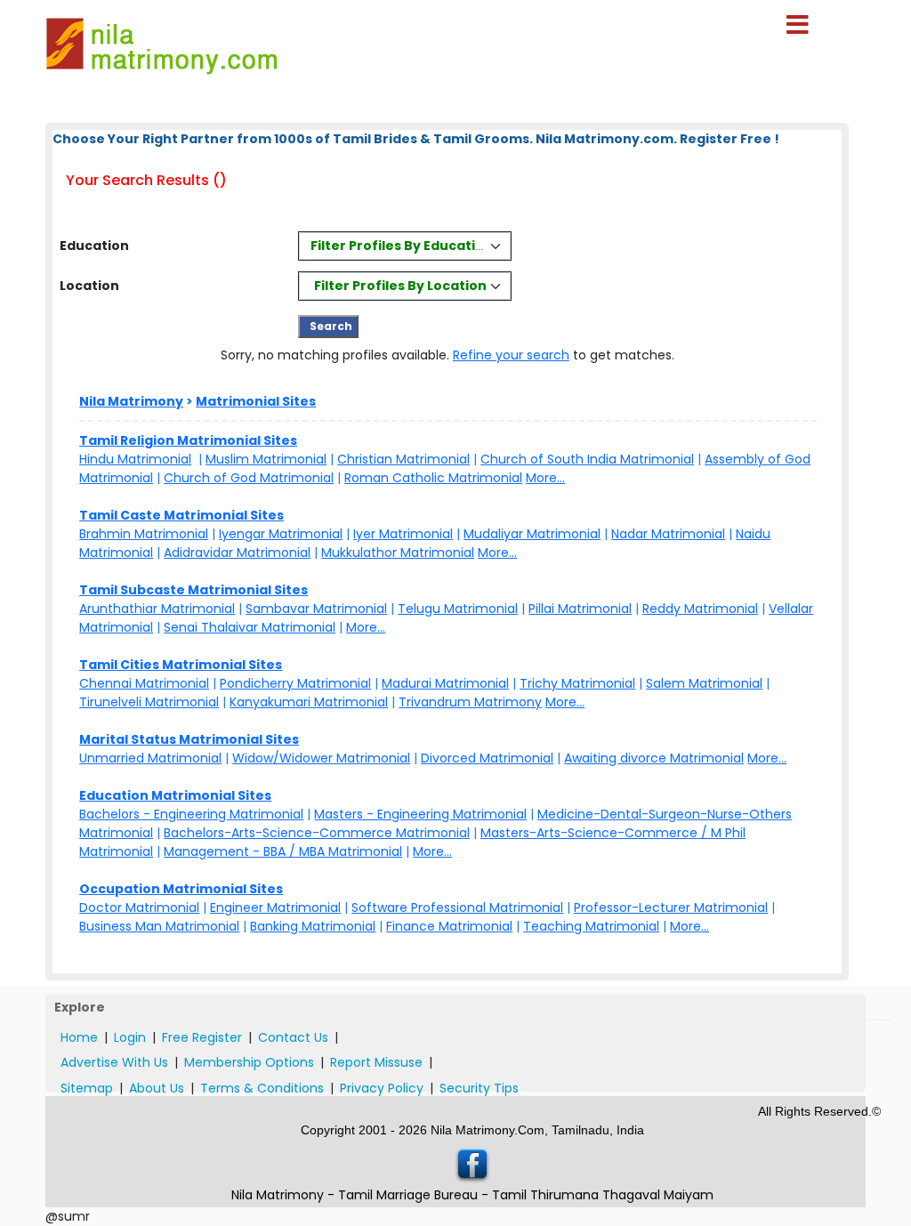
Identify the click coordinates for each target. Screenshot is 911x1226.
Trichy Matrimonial (577, 683)
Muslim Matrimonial (266, 459)
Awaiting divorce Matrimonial (654, 758)
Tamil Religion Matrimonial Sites (188, 440)
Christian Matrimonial (403, 459)
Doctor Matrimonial (139, 907)
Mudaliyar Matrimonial (532, 534)
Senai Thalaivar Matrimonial (249, 627)
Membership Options (249, 1062)
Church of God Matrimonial (249, 478)
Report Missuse (376, 1062)
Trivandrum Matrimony (470, 702)
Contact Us (293, 1037)
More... (545, 478)
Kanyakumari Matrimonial (309, 702)
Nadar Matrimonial (668, 534)
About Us (156, 1088)
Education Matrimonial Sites (175, 795)
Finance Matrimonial (449, 926)
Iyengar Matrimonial (281, 534)
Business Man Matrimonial (159, 926)
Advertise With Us (114, 1062)
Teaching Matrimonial (591, 926)
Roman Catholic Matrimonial (433, 478)
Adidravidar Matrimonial (237, 552)
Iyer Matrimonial (403, 534)
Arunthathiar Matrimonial (157, 608)
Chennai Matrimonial (144, 683)
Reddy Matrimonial (700, 608)
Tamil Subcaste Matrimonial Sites (193, 590)
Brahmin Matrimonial (143, 534)
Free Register (202, 1037)
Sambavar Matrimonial (316, 608)
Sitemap (86, 1088)
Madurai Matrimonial (445, 683)
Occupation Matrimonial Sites (181, 889)
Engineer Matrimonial (275, 907)
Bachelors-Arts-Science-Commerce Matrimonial (317, 833)
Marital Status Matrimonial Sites (189, 739)
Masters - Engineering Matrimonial (420, 814)
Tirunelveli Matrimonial (149, 702)
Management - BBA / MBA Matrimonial (283, 851)
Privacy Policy (381, 1088)
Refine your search (511, 355)
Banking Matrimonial (312, 926)
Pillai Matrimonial (580, 608)
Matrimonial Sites (256, 401)
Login (130, 1037)
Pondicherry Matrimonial (295, 683)
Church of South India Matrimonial (587, 459)
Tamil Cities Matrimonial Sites (180, 664)
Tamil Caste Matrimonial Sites (181, 515)
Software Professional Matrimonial (457, 907)
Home (79, 1037)
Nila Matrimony (131, 401)
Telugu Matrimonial (458, 608)
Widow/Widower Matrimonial (321, 758)
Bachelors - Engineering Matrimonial (191, 814)
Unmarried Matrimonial (150, 758)
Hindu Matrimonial (135, 459)
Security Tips (479, 1088)
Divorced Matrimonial (487, 758)
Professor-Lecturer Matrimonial (671, 907)
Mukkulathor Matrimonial (397, 552)
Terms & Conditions (262, 1088)
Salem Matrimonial (704, 683)
